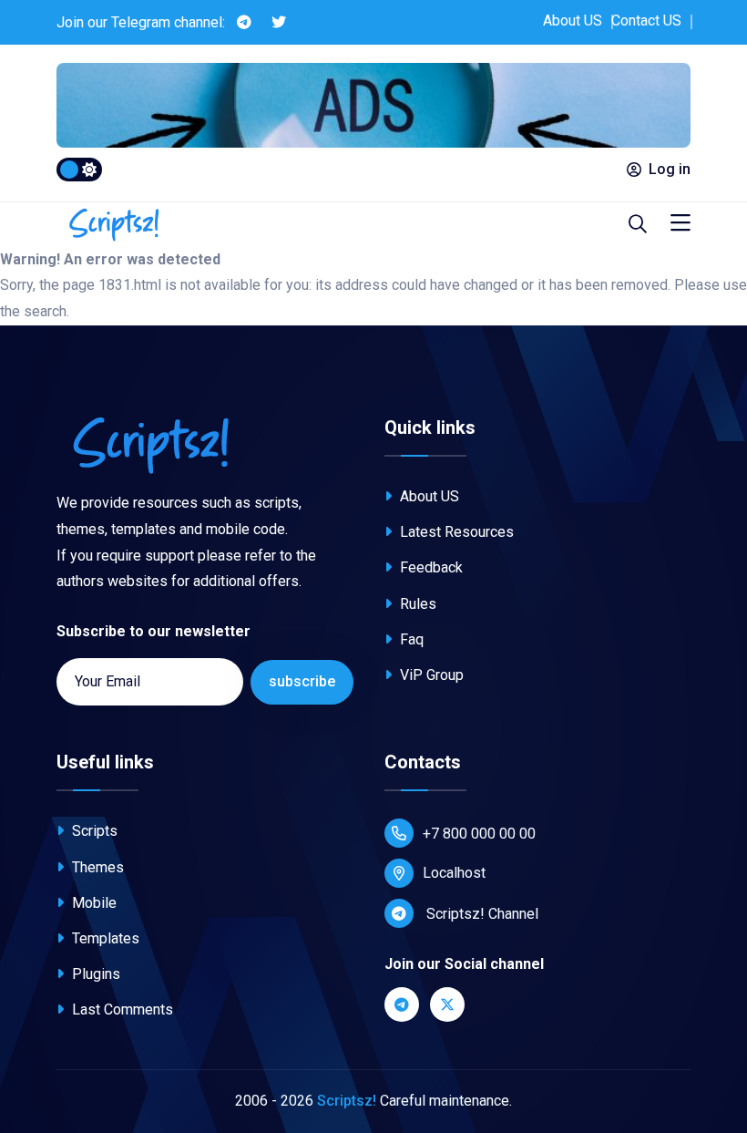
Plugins (94, 974)
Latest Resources (455, 532)
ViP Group (430, 675)
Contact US (646, 20)
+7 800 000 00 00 (479, 833)
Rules (416, 604)
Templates (103, 938)
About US (572, 20)
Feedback (429, 567)
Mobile (92, 903)
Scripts (93, 830)
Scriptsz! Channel (480, 913)
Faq (410, 639)
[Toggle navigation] (680, 223)
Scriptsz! (346, 1100)
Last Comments (120, 1009)
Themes (96, 867)
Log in (670, 169)
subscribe (302, 681)
